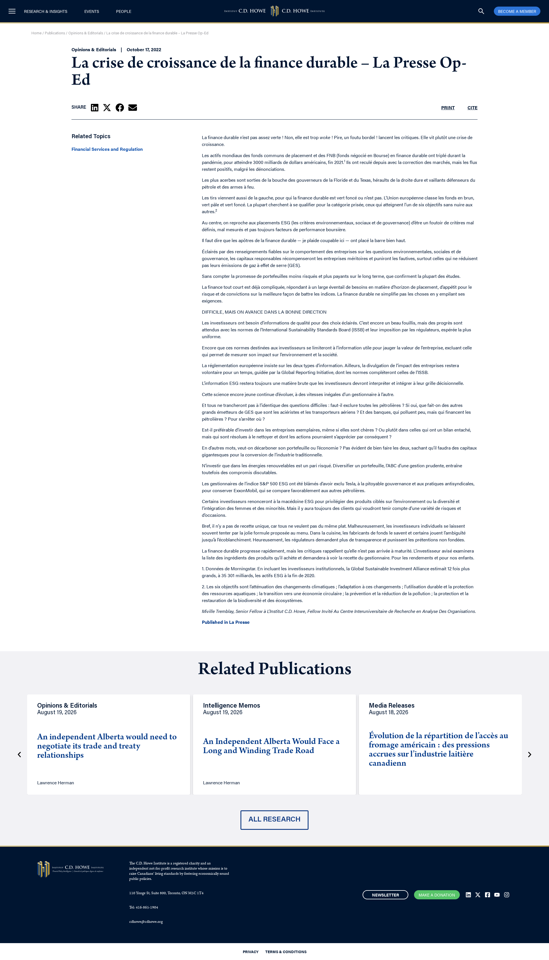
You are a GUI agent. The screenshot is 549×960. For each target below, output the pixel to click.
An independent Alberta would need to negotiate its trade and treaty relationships (107, 747)
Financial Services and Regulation (107, 149)
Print (448, 107)
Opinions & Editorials (85, 33)
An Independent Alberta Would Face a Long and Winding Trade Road (271, 747)
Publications (55, 33)
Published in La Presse (226, 622)
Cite (473, 107)
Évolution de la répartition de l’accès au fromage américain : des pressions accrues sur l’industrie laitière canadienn (438, 750)
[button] (94, 107)
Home (36, 33)
